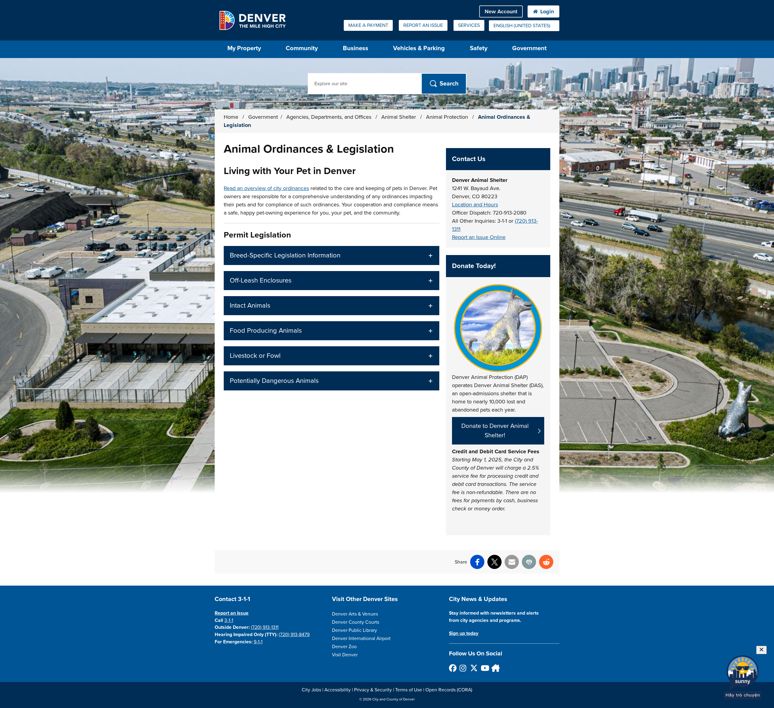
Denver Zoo (344, 646)
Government (529, 48)
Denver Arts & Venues (355, 614)
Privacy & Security (373, 690)
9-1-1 (258, 642)
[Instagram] (463, 667)
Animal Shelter (399, 117)
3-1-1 (228, 620)
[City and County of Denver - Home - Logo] (252, 20)
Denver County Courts (355, 622)
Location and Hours (475, 204)
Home (231, 117)
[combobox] (524, 25)
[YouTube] (484, 667)
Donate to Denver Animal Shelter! (495, 430)
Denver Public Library (354, 630)
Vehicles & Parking (419, 48)
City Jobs (311, 690)
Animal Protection (448, 117)
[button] (331, 255)
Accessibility (337, 690)
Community (302, 48)
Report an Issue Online (479, 237)
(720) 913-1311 (264, 627)
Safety (478, 48)
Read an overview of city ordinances (266, 188)
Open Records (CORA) (448, 690)
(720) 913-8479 (294, 634)
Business (355, 48)
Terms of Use (408, 690)
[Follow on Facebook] (452, 667)
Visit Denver (345, 655)
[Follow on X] (473, 667)
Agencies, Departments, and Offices (329, 117)
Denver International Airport (361, 638)
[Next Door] (494, 667)
